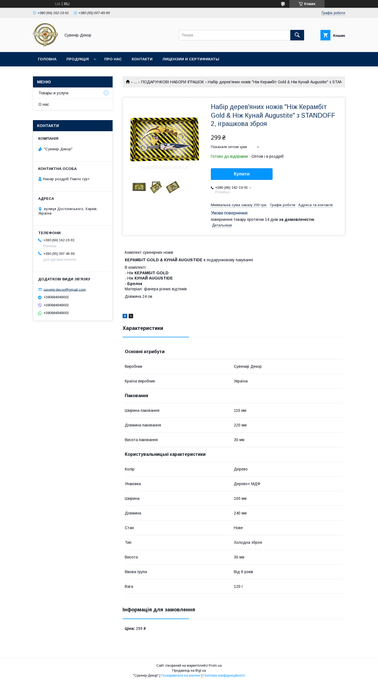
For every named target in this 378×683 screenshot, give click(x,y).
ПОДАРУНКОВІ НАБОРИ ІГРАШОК (172, 82)
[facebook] (125, 317)
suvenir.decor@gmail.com (64, 289)
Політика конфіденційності (224, 675)
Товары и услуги (53, 93)
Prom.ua (215, 666)
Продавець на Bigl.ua (189, 670)
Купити (242, 174)
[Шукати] (297, 35)
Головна (47, 59)
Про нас (113, 59)
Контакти (142, 59)
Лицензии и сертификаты (190, 59)
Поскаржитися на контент (181, 675)
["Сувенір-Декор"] (45, 45)
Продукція (77, 59)
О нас (43, 104)
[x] (131, 317)
